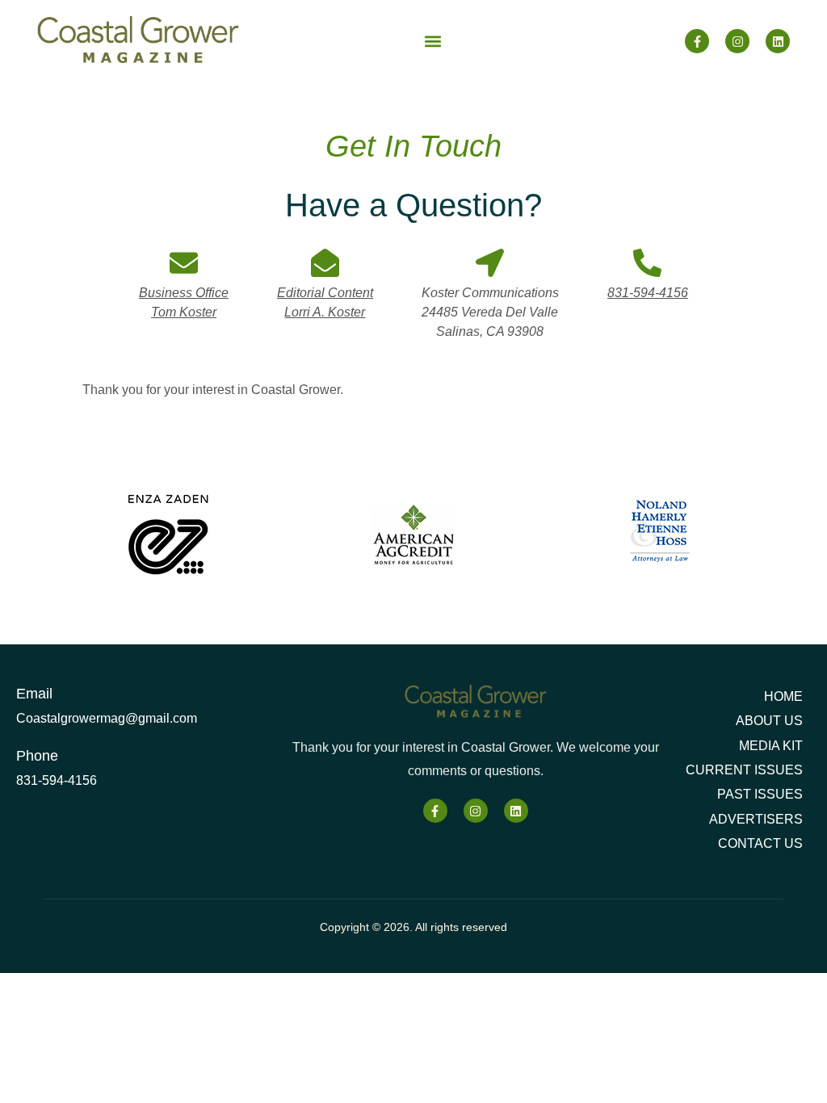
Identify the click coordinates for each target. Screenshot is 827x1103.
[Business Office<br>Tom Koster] (184, 263)
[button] (432, 41)
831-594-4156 (647, 293)
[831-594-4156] (647, 263)
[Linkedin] (778, 41)
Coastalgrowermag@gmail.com (106, 718)
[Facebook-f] (697, 41)
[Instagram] (737, 41)
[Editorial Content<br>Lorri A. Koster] (325, 263)
